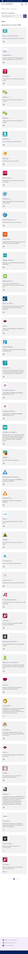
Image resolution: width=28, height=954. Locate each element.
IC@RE (5, 458)
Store (8, 9)
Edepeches (7, 498)
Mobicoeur (7, 178)
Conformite (7, 580)
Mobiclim (6, 199)
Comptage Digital (9, 600)
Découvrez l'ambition (10, 942)
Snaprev (6, 794)
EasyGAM (6, 706)
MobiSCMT (7, 55)
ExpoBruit (6, 730)
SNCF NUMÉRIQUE (7, 4)
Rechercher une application (8, 13)
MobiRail (6, 76)
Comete (6, 621)
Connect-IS (7, 561)
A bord (5, 685)
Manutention (7, 281)
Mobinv (6, 97)
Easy (4, 519)
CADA (5, 773)
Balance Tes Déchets (10, 662)
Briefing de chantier (10, 642)
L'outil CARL (7, 844)
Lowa (5, 326)
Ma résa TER (7, 304)
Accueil (3, 9)
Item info (6, 368)
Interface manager (9, 432)
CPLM (5, 540)
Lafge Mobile (8, 347)
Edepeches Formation (11, 477)
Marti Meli (7, 239)
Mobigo (6, 158)
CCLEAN (6, 821)
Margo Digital (8, 260)
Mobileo (6, 139)
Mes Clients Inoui (9, 220)
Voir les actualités (9, 945)
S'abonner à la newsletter (11, 940)
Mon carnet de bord (10, 36)
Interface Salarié (9, 390)
